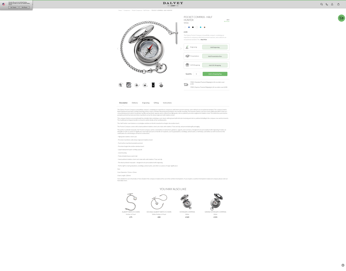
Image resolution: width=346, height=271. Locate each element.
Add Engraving (214, 47)
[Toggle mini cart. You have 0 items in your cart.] (338, 4)
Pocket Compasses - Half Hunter (141, 10)
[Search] (321, 4)
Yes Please (24, 7)
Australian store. (122, 180)
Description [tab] (123, 103)
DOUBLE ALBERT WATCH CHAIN (159, 212)
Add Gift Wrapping (215, 65)
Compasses (127, 10)
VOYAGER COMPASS (187, 212)
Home (120, 10)
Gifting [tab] (156, 103)
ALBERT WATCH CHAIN (131, 212)
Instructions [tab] (167, 103)
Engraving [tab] (145, 103)
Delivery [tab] (135, 103)
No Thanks (13, 7)
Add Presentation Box (215, 56)
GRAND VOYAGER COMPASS (215, 212)
